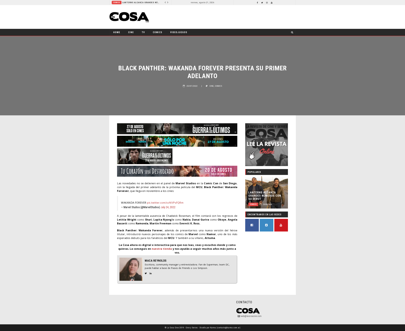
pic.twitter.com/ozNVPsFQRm (165, 202)
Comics (116, 2)
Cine (131, 32)
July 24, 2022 (168, 207)
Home (116, 32)
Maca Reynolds (156, 260)
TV (143, 32)
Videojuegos (178, 32)
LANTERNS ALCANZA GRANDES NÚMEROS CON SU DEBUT (141, 2)
